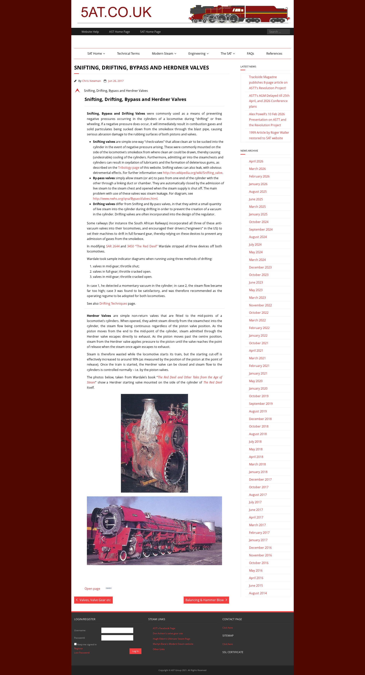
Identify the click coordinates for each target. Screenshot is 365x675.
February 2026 (259, 176)
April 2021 (256, 350)
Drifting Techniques (113, 303)
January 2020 (258, 388)
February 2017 (259, 532)
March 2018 (257, 464)
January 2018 (258, 472)
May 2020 (256, 381)
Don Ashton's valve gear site (168, 633)
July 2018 (255, 441)
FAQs (250, 53)
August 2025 (258, 191)
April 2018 (256, 457)
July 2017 (255, 502)
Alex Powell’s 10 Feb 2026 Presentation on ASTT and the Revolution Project (267, 119)
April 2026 (256, 161)
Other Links (159, 649)
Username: (80, 630)
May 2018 (256, 449)
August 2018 (258, 434)
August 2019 (258, 411)
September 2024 (261, 229)
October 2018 (258, 426)
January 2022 (258, 335)
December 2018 (260, 419)
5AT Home (94, 53)
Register (78, 648)
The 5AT (226, 53)
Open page (92, 588)
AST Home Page (119, 32)
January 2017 (258, 540)
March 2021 (257, 358)
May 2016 (256, 570)
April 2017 (256, 517)
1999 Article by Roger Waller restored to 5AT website (269, 135)
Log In (135, 651)
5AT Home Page (150, 32)
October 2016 (258, 563)
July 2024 (255, 244)
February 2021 (259, 366)
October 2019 (258, 396)
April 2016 (256, 578)
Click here (227, 627)
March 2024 (257, 260)
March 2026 (257, 169)
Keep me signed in (87, 644)
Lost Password (81, 652)
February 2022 (259, 328)
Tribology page (128, 167)
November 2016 (260, 555)
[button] (151, 90)
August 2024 (258, 237)
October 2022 (258, 313)
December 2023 (260, 267)
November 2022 (260, 305)
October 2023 (258, 275)
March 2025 (257, 206)
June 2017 (256, 510)
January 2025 (258, 214)
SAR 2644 (113, 246)
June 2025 (256, 199)
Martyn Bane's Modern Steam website (173, 643)
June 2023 (256, 282)
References (274, 53)
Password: (79, 637)
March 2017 (257, 525)
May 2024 (256, 252)
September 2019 (261, 404)
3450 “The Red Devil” (142, 246)
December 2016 (260, 548)
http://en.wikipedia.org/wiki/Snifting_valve (192, 173)
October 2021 (258, 343)
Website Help (90, 32)
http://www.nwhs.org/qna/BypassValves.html (125, 199)
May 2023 (256, 290)
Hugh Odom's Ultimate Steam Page (171, 638)
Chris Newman (91, 81)
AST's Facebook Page (164, 628)
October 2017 (258, 487)
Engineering (197, 53)
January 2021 (258, 373)
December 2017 (260, 479)
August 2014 (258, 593)
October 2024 (258, 222)
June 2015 (256, 585)
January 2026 (258, 184)
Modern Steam (162, 53)
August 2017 (258, 495)
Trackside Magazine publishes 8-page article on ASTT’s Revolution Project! (268, 82)
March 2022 (257, 320)
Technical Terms (128, 53)
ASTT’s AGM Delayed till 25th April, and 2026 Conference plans (269, 101)
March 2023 (257, 298)
